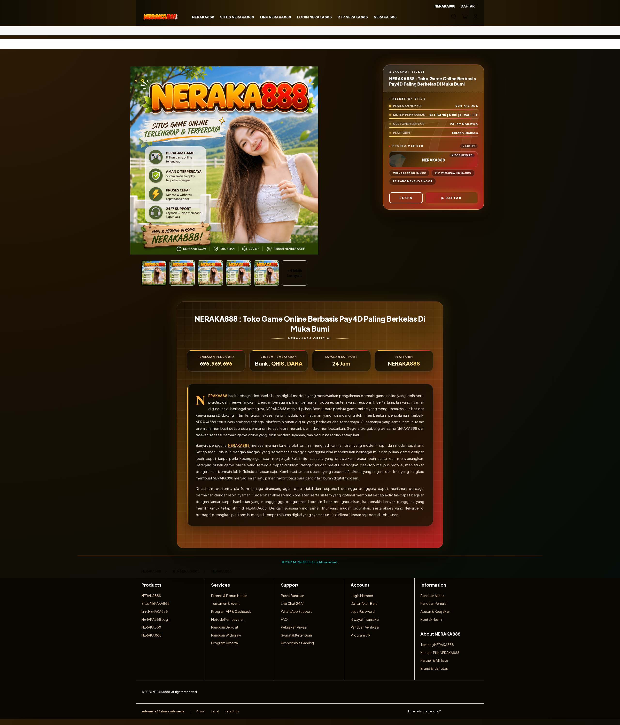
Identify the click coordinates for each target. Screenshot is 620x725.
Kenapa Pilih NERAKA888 (439, 652)
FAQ (284, 619)
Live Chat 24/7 (292, 603)
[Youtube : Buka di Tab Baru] (476, 711)
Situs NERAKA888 (155, 603)
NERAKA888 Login (155, 619)
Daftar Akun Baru (364, 603)
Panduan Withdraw (226, 635)
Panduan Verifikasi (365, 627)
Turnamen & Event (225, 603)
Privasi (200, 711)
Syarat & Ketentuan (296, 635)
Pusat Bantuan (292, 595)
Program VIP (361, 635)
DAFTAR (453, 198)
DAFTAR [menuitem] (468, 6)
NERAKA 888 (151, 635)
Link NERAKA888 (154, 611)
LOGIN (406, 198)
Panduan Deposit (224, 627)
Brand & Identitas (434, 668)
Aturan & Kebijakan (435, 611)
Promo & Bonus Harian (229, 595)
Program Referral (225, 643)
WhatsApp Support (296, 611)
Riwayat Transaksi (365, 619)
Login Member (362, 595)
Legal (215, 711)
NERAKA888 (217, 395)
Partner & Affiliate (434, 660)
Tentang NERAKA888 (437, 644)
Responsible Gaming (297, 643)
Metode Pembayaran (228, 619)
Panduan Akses (432, 595)
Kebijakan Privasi (294, 627)
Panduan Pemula (433, 603)
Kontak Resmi (431, 619)
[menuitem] (203, 17)
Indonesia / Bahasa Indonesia (162, 711)
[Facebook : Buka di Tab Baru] (447, 711)
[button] (465, 17)
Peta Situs (232, 711)
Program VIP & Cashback (231, 611)
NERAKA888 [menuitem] (444, 6)
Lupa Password (363, 611)
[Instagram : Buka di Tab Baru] (466, 711)
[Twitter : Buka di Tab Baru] (457, 711)
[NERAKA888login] (160, 17)
